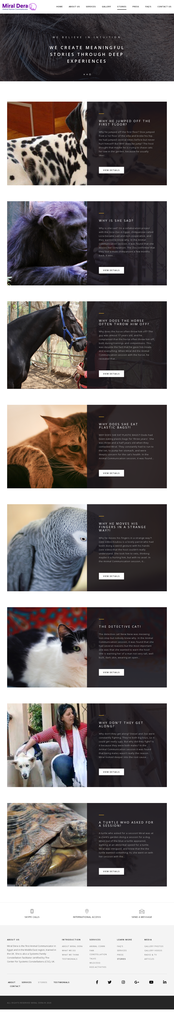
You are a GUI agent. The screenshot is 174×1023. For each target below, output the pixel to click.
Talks (93, 958)
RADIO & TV (150, 954)
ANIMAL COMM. (98, 946)
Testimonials (61, 982)
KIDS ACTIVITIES (98, 967)
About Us (74, 6)
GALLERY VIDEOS (153, 950)
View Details (111, 170)
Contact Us (164, 6)
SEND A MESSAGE (142, 916)
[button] (84, 74)
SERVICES (122, 950)
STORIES (121, 959)
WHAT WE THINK (70, 954)
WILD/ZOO (95, 963)
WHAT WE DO (69, 950)
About (11, 982)
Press (136, 6)
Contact (15, 986)
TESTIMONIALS (69, 959)
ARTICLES (149, 959)
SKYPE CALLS (32, 916)
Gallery (106, 6)
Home (59, 6)
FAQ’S (148, 6)
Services (91, 6)
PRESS (120, 954)
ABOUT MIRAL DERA (72, 946)
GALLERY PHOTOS (153, 946)
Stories (121, 6)
